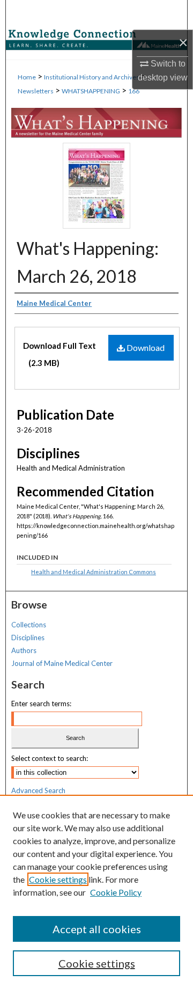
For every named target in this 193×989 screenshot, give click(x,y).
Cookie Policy (116, 892)
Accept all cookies (97, 928)
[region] (96, 892)
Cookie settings (58, 879)
